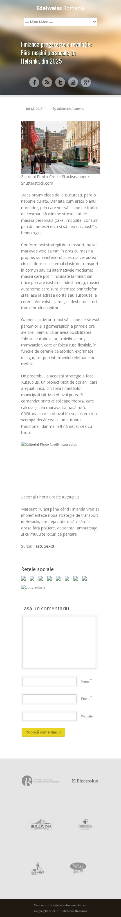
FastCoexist (44, 546)
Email (85, 699)
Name (85, 681)
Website (87, 716)
